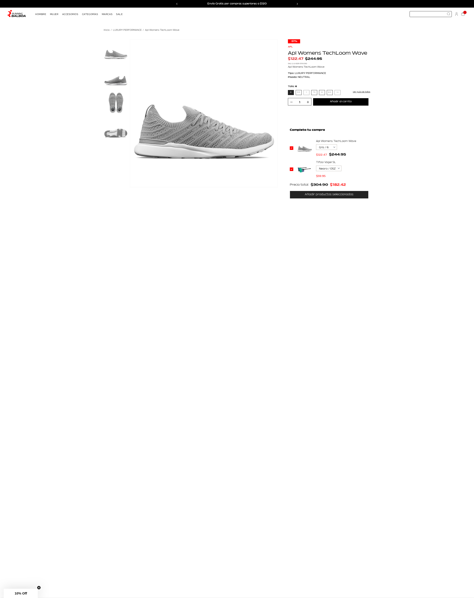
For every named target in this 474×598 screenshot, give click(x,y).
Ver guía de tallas (361, 92)
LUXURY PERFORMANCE (127, 30)
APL (290, 47)
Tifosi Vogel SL (326, 162)
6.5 (298, 92)
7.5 (314, 92)
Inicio (107, 30)
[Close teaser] (39, 587)
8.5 (329, 92)
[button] (21, 593)
